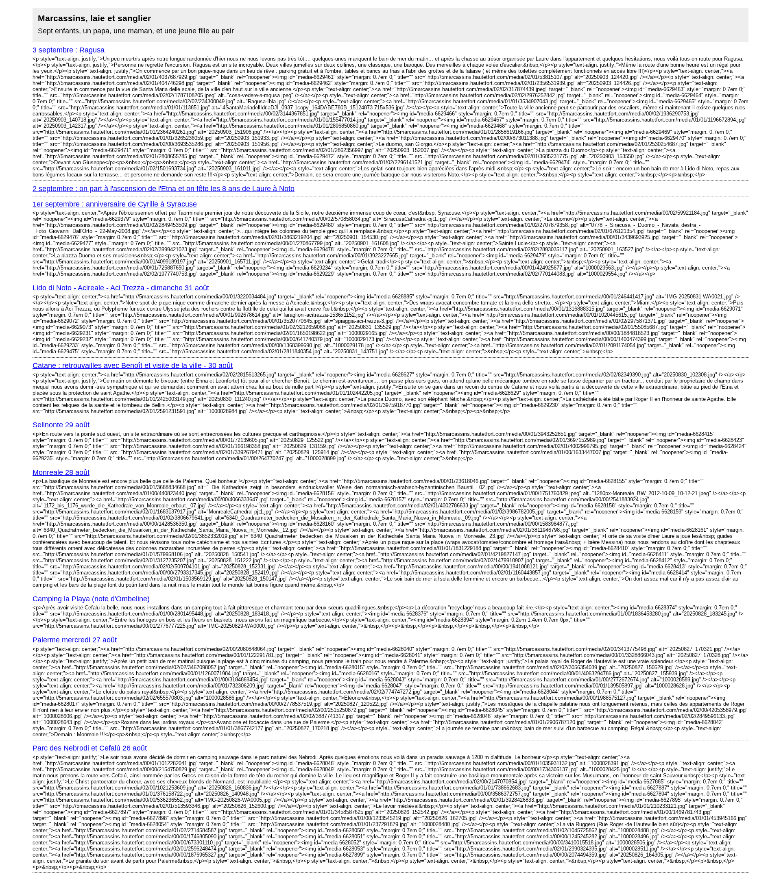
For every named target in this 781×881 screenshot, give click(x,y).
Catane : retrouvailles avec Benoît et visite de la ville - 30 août (133, 365)
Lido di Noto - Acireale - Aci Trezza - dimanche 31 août (121, 288)
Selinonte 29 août (61, 425)
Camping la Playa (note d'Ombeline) (91, 599)
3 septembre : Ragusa (69, 50)
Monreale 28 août (61, 472)
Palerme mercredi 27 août (75, 640)
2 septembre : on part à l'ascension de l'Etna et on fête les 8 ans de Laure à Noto (164, 189)
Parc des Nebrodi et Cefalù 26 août (90, 748)
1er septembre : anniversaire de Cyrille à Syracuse (115, 204)
